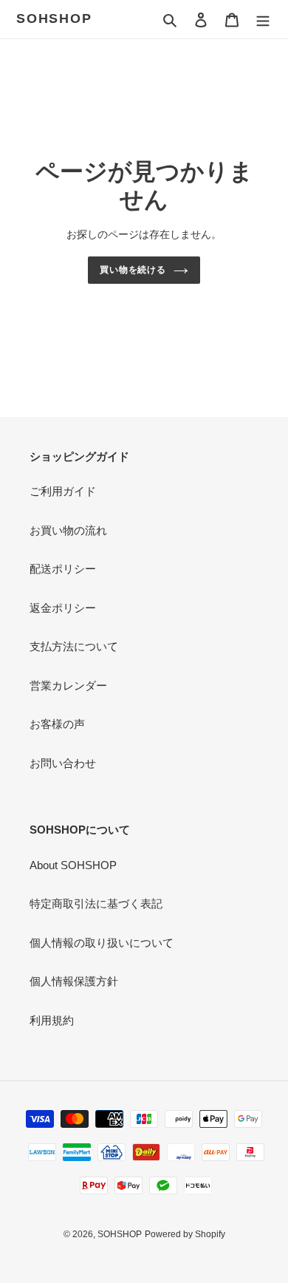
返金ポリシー (63, 608)
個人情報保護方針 (74, 981)
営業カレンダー (68, 685)
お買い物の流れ (68, 530)
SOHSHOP (54, 18)
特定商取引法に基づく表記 (96, 903)
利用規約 (52, 1020)
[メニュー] (262, 19)
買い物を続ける (133, 270)
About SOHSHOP (73, 865)
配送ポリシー (63, 568)
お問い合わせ (63, 763)
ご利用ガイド (63, 491)
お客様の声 (57, 724)
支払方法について (74, 646)
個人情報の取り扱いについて (102, 942)
